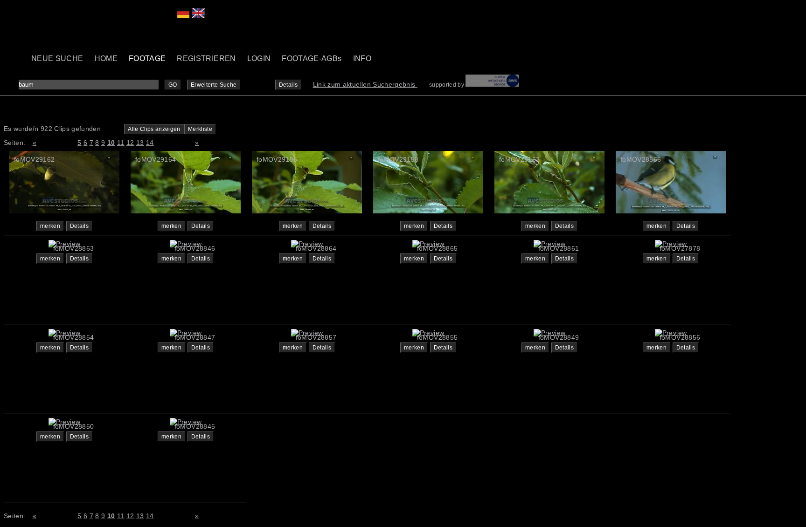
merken (50, 226)
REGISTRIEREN (206, 58)
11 (121, 142)
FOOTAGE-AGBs (311, 58)
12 (130, 142)
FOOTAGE (147, 58)
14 (150, 142)
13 (140, 142)
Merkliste (200, 129)
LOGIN (259, 58)
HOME (106, 58)
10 (111, 142)
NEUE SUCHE (57, 58)
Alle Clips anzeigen (154, 129)
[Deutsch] (183, 16)
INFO (362, 58)
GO (172, 85)
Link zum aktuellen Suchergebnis (365, 84)
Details (288, 85)
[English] (198, 16)
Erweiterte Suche (214, 85)
